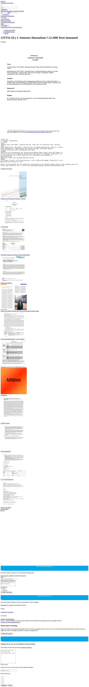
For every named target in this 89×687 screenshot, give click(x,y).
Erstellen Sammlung (6, 592)
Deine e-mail (4, 664)
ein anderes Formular (25, 647)
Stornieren (4, 685)
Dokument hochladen (7, 11)
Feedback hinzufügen (6, 633)
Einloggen (4, 576)
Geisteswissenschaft (9, 30)
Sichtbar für (4, 587)
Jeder (4, 589)
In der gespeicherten (16, 27)
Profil (2, 24)
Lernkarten (10, 3)
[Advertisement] (44, 47)
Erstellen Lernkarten (18, 11)
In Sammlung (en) (6, 27)
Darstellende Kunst (9, 32)
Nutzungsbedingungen (14, 622)
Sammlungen (10, 16)
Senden (10, 685)
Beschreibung (8, 581)
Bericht (3, 619)
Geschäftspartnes (9, 619)
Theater (6, 33)
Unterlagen (4, 3)
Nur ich (5, 590)
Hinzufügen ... (4, 25)
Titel (2, 577)
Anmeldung (4, 9)
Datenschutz (4, 622)
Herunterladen (5, 509)
